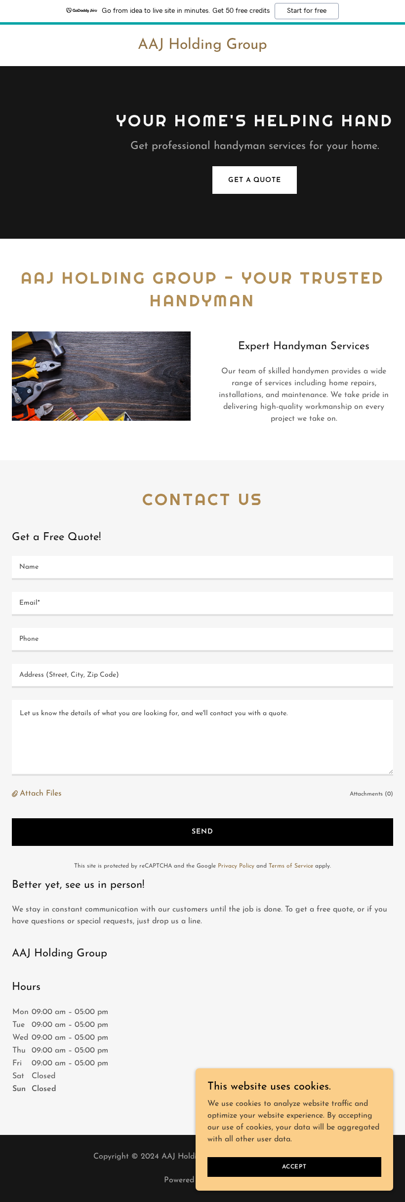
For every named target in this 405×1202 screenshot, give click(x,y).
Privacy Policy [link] (236, 866)
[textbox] (202, 568)
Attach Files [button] (41, 794)
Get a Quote (254, 180)
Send (202, 832)
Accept (294, 1166)
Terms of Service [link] (291, 866)
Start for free (306, 10)
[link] (202, 47)
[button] (16, 794)
